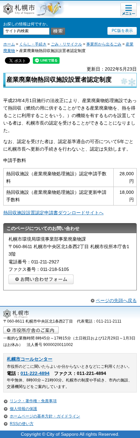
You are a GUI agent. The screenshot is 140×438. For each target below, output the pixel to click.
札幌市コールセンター (29, 359)
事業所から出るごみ (103, 44)
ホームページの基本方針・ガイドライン (45, 416)
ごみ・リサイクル (66, 44)
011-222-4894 (35, 373)
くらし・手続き (33, 44)
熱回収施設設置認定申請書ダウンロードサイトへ (53, 212)
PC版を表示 (122, 30)
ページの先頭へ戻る (116, 300)
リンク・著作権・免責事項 (33, 401)
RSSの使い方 (22, 423)
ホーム (9, 44)
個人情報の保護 (23, 408)
